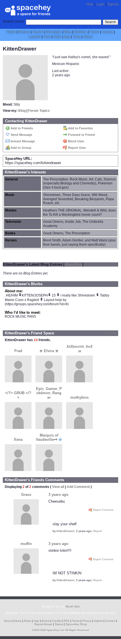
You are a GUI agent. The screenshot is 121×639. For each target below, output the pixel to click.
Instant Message (22, 141)
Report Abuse (43, 624)
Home (11, 32)
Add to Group (20, 147)
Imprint (98, 620)
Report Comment (102, 510)
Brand (46, 620)
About (87, 37)
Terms (76, 620)
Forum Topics (39, 111)
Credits (56, 620)
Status (59, 624)
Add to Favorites (80, 128)
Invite (57, 37)
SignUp (113, 4)
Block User (75, 141)
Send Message (21, 134)
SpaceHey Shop (76, 624)
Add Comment (78, 487)
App (67, 37)
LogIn (100, 4)
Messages (54, 32)
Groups (107, 32)
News (17, 620)
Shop (77, 37)
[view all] (110, 332)
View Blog (73, 264)
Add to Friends (21, 128)
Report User (76, 147)
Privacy (86, 620)
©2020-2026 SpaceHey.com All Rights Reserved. (60, 630)
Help (89, 4)
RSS (67, 620)
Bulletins (80, 32)
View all (58, 487)
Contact (110, 620)
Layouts (35, 37)
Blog (67, 32)
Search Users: (13, 21)
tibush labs (73, 606)
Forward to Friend (81, 134)
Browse (24, 32)
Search (110, 22)
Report (97, 531)
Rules (27, 620)
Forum (94, 32)
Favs (47, 37)
